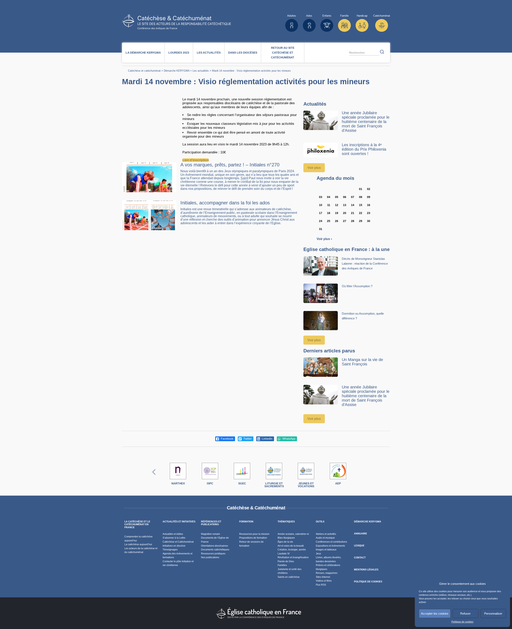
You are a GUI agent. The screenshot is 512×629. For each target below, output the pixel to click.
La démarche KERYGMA (143, 52)
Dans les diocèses (242, 52)
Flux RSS (321, 584)
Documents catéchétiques (215, 549)
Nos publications (210, 557)
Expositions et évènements (330, 545)
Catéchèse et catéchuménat (144, 70)
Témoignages (170, 549)
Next (358, 476)
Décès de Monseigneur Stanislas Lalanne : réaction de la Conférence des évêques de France (365, 263)
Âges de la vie (285, 541)
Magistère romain (210, 534)
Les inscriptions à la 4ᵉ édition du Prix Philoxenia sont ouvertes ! (364, 149)
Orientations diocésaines (214, 545)
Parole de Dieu (286, 561)
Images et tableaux (326, 549)
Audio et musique (325, 537)
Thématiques (286, 521)
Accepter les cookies (434, 613)
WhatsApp (288, 438)
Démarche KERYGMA (176, 70)
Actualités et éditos (173, 534)
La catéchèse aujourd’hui (138, 544)
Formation (246, 521)
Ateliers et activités (326, 534)
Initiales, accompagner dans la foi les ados (225, 202)
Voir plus (314, 167)
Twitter (247, 438)
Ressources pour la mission (254, 534)
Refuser (465, 613)
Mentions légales (366, 569)
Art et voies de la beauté (291, 545)
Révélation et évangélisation (293, 557)
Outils (320, 521)
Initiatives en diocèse (174, 545)
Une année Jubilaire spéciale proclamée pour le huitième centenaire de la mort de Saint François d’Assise (365, 122)
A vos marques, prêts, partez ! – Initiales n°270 (229, 164)
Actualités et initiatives (179, 521)
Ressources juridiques (213, 553)
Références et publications (211, 523)
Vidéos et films (324, 580)
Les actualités (209, 52)
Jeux (318, 553)
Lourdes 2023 (178, 52)
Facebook (226, 438)
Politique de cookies (462, 621)
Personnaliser (493, 613)
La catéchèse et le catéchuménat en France (137, 524)
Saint (244, 178)
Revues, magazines (326, 573)
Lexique (359, 545)
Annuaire (360, 533)
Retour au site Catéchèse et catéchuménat (282, 52)
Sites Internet (323, 577)
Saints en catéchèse (289, 577)
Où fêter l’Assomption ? (357, 286)
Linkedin (266, 438)
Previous (154, 476)
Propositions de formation (253, 537)
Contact (360, 557)
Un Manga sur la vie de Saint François (362, 361)
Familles (282, 565)
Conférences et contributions (331, 541)
